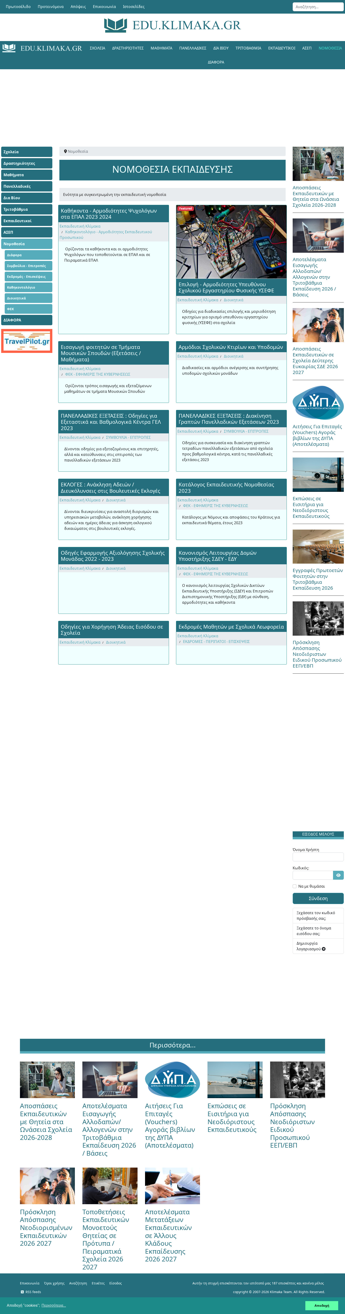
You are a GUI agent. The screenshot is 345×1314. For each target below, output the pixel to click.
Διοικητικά (16, 298)
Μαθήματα (161, 48)
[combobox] (318, 6)
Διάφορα (14, 255)
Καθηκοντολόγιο (21, 287)
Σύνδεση (318, 898)
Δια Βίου (221, 48)
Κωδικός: (301, 868)
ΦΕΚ (10, 309)
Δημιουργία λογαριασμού (309, 946)
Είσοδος (115, 1283)
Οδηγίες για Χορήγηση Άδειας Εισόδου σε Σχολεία (112, 629)
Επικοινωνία (104, 6)
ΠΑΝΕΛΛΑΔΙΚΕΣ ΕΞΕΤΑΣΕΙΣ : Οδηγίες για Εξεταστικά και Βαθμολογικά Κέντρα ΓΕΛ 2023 (111, 422)
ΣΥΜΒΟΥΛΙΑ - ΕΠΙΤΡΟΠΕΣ (128, 437)
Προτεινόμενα (51, 6)
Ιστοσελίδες (134, 6)
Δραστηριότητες (128, 48)
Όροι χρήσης (54, 1283)
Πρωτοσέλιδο (18, 6)
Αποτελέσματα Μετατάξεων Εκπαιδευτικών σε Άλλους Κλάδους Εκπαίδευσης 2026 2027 (168, 1235)
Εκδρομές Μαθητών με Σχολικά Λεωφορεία (231, 626)
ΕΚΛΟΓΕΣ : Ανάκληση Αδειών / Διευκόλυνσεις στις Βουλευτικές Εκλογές (110, 487)
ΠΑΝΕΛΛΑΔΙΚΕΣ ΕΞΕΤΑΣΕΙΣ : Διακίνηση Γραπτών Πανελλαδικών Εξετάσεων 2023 (229, 418)
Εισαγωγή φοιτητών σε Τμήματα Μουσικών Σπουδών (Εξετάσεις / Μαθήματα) (101, 353)
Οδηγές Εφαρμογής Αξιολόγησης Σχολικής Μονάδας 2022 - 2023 (113, 555)
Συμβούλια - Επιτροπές (26, 266)
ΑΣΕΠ (307, 48)
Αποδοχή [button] (321, 1305)
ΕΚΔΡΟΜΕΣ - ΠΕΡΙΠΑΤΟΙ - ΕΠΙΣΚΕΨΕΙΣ (216, 641)
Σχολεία (97, 48)
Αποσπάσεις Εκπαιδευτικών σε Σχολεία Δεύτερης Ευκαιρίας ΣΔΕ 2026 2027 (315, 360)
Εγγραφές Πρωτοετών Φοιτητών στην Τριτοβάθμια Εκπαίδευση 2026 (318, 579)
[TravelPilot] (26, 341)
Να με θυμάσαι (311, 886)
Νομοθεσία (14, 243)
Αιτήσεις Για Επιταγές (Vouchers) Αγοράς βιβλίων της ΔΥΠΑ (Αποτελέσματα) (317, 435)
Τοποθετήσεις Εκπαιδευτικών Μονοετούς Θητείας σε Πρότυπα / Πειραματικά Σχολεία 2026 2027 (105, 1239)
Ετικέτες (98, 1283)
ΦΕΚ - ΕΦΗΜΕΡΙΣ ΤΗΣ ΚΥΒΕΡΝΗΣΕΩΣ (97, 374)
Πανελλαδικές (192, 48)
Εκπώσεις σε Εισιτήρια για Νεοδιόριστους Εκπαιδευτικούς (311, 507)
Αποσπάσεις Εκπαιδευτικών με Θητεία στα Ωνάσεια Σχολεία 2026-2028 (316, 196)
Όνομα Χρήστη (306, 849)
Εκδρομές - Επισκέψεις (26, 276)
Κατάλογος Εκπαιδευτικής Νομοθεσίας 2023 (226, 487)
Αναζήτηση (78, 1283)
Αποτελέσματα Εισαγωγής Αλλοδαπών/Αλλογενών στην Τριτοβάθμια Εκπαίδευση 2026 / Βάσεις (314, 277)
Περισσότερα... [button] (54, 1305)
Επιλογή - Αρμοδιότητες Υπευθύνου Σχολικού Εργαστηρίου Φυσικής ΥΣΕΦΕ (226, 287)
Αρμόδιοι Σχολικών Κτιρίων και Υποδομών (231, 346)
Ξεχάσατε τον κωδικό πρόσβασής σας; (316, 915)
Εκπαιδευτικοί (281, 48)
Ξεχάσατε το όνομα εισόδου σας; (314, 930)
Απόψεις (78, 6)
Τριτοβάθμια (248, 48)
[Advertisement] (162, 102)
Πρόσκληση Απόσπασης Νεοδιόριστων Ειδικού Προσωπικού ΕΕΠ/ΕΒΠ (317, 654)
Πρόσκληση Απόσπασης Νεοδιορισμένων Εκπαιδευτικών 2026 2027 (46, 1227)
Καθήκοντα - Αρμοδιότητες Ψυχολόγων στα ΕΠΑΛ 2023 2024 (109, 213)
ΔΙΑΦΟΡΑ (216, 62)
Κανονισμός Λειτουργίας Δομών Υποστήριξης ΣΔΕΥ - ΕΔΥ (218, 555)
